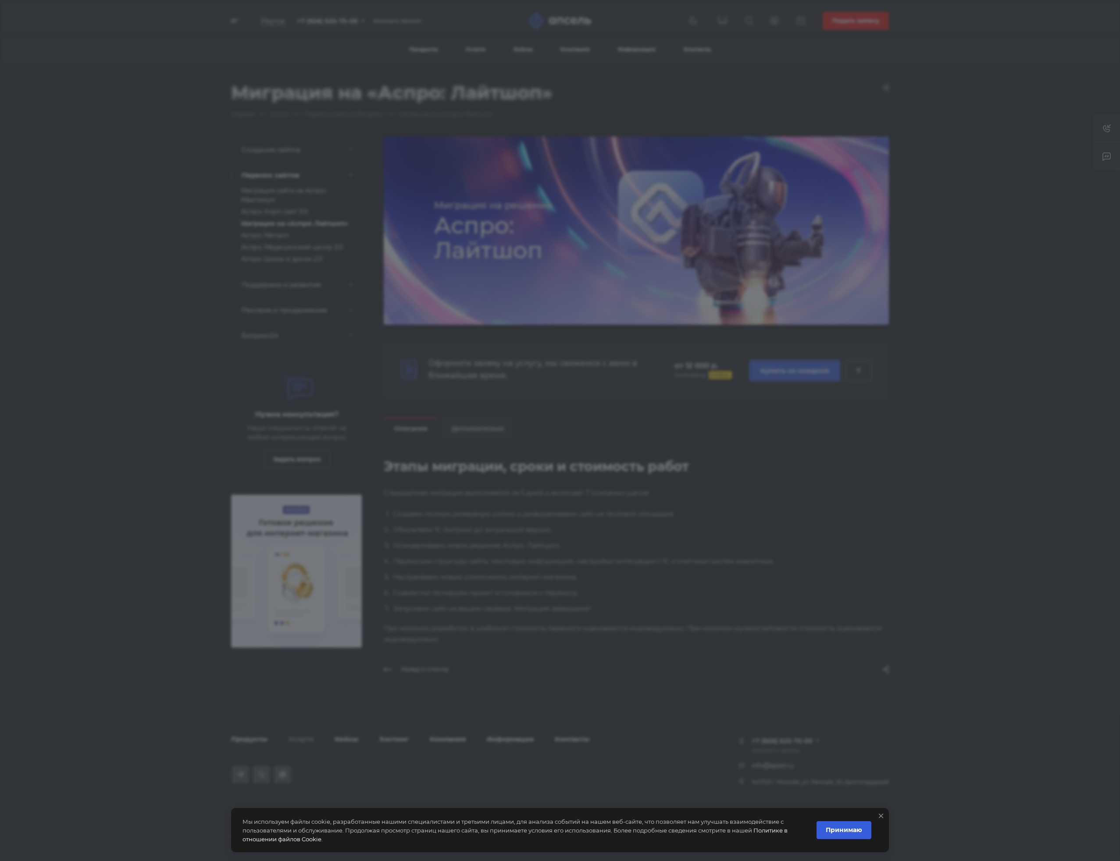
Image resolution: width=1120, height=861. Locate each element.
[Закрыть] (881, 816)
